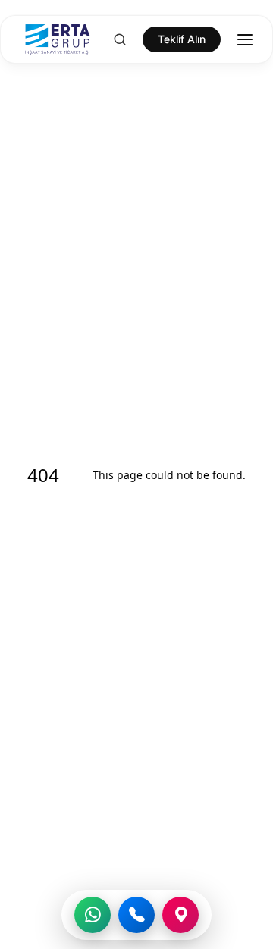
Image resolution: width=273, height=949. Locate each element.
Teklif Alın (182, 39)
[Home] (51, 39)
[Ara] (136, 915)
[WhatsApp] (92, 915)
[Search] (119, 39)
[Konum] (180, 915)
